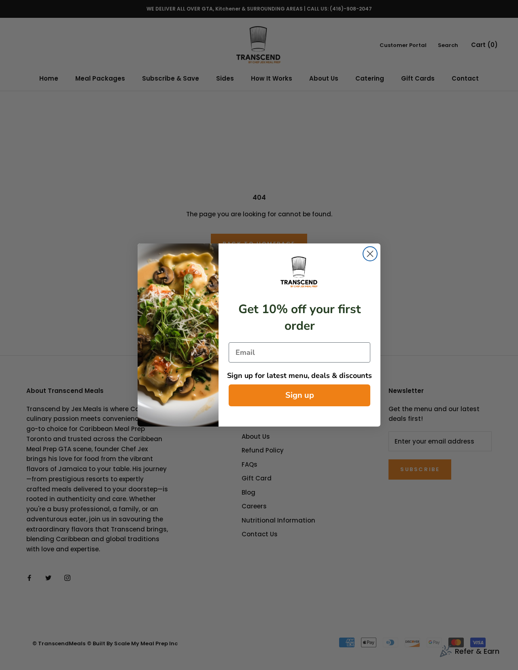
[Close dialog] (370, 254)
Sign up (299, 395)
